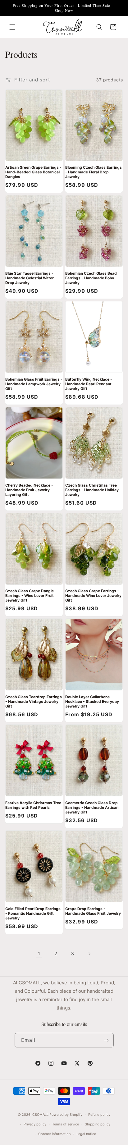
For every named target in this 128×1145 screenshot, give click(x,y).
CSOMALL (40, 1114)
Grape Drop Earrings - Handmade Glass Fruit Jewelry (93, 911)
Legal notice (86, 1134)
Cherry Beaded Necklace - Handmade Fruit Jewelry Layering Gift (29, 490)
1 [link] (39, 953)
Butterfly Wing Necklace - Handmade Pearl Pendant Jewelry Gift (88, 384)
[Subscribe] (106, 1040)
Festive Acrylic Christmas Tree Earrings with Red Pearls (33, 805)
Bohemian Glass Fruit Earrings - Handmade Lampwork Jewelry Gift (33, 384)
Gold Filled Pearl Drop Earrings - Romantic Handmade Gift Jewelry (33, 913)
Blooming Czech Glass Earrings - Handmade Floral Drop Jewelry (93, 172)
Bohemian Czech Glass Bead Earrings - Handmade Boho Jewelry (91, 278)
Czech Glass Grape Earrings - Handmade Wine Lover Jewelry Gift (93, 595)
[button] (12, 27)
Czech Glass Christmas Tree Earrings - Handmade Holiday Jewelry (92, 490)
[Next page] (89, 953)
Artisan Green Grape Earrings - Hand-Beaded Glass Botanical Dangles (33, 172)
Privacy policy (35, 1124)
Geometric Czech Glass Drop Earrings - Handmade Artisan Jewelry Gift (91, 807)
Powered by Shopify (65, 1114)
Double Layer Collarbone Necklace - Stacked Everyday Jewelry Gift (92, 701)
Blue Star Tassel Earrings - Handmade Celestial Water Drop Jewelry (29, 278)
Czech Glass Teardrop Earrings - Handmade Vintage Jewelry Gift (33, 701)
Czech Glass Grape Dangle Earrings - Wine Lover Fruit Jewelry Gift (29, 595)
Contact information (54, 1134)
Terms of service (65, 1124)
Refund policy (99, 1114)
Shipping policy (97, 1124)
